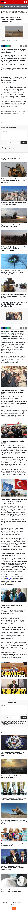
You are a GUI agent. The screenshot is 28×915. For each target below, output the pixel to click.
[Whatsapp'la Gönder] (8, 46)
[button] (21, 46)
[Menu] (25, 2)
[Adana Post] (5, 1)
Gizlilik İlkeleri (20, 902)
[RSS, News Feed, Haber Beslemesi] (14, 908)
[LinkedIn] (6, 46)
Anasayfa (5, 11)
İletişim (14, 902)
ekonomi (9, 578)
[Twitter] (4, 46)
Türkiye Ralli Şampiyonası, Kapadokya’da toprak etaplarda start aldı (16, 6)
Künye (10, 902)
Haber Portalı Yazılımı (7, 913)
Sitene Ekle (13, 904)
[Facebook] (2, 46)
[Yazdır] (10, 46)
